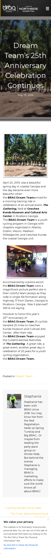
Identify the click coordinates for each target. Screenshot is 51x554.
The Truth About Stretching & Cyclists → (29, 515)
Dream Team (24, 376)
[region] (25, 535)
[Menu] (47, 8)
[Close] (48, 519)
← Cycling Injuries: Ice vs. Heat (22, 508)
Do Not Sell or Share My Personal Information (21, 547)
